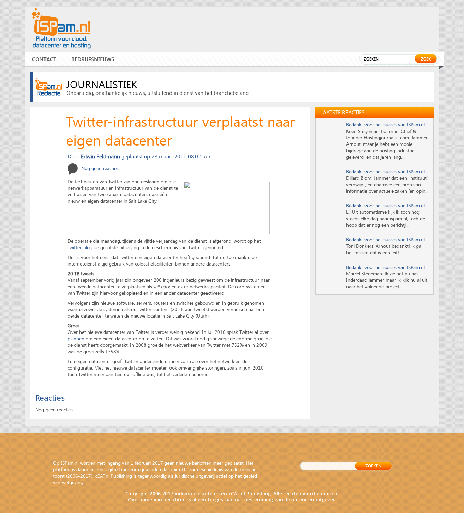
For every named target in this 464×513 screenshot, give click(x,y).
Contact (44, 59)
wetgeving (72, 482)
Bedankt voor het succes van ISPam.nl (385, 124)
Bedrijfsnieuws (92, 59)
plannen (76, 338)
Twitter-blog (80, 247)
